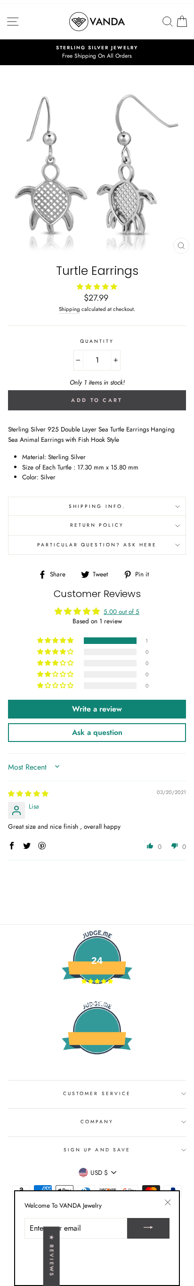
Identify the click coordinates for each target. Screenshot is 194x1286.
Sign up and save (97, 1149)
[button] (97, 286)
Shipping (69, 309)
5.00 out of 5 (121, 611)
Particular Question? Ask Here (97, 544)
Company (97, 1121)
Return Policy (97, 525)
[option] (97, 52)
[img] (28, 793)
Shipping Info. (97, 506)
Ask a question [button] (97, 732)
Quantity (97, 341)
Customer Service (97, 1093)
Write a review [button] (97, 709)
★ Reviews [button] (52, 1256)
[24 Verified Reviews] (97, 1071)
